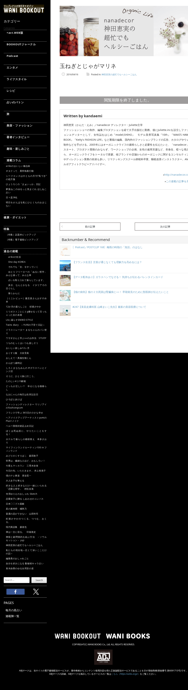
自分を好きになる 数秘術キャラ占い (25, 563)
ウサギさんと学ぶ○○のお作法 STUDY (26, 338)
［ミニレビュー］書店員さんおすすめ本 (26, 300)
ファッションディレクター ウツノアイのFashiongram (26, 406)
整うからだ (13, 293)
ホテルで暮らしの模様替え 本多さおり (26, 441)
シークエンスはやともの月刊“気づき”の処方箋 (26, 177)
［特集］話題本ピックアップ (21, 234)
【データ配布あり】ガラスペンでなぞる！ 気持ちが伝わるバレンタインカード (118, 277)
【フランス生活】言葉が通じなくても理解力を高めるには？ (107, 262)
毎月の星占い (14, 610)
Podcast (11, 56)
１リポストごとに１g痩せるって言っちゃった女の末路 (26, 313)
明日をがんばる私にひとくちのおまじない (26, 204)
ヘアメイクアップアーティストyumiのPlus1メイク (26, 419)
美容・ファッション (18, 125)
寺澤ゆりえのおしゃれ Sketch (21, 493)
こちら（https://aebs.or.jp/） (125, 673)
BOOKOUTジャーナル (20, 44)
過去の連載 (11, 251)
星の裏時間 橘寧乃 (16, 508)
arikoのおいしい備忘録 (18, 166)
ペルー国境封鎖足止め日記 (20, 425)
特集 (7, 229)
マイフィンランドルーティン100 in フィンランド (26, 449)
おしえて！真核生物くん (18, 358)
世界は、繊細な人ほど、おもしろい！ (25, 460)
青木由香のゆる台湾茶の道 (20, 568)
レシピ (9, 90)
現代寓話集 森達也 (16, 527)
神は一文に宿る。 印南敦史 (22, 532)
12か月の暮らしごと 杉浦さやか (23, 306)
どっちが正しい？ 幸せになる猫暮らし (26, 388)
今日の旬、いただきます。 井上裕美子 (26, 470)
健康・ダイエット (15, 217)
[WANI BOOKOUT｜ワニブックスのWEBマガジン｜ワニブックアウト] (24, 11)
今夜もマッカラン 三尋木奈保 (22, 465)
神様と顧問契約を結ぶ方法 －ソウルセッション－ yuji (26, 538)
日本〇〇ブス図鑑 (15, 503)
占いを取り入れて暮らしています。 (25, 280)
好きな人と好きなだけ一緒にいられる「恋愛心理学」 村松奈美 (26, 487)
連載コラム (12, 160)
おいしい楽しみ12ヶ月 (18, 348)
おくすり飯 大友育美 (17, 353)
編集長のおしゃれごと (17, 558)
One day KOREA (16, 261)
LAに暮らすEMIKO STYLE (19, 319)
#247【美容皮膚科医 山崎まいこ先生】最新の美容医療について (109, 307)
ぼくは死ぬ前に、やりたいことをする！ (26, 432)
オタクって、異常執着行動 (20, 170)
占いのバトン (14, 102)
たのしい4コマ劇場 (16, 381)
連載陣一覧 (12, 616)
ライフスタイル (15, 79)
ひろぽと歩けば (14, 399)
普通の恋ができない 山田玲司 (22, 513)
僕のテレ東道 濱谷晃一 (18, 475)
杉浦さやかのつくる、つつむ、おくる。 (26, 520)
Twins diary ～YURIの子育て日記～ (25, 324)
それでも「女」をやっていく (22, 266)
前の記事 (90, 226)
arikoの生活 (13, 256)
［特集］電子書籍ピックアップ (22, 239)
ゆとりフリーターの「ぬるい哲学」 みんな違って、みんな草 (26, 273)
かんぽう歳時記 (14, 363)
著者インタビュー (17, 137)
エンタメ (11, 67)
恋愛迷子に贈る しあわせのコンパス (25, 498)
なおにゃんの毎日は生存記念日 (22, 394)
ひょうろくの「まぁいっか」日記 (23, 184)
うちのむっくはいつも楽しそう (22, 343)
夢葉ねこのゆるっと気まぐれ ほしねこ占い (26, 191)
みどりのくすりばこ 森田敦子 (22, 455)
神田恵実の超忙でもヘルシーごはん (24, 545)
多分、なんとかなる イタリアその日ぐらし (26, 287)
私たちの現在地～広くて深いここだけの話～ (26, 552)
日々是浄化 (11, 197)
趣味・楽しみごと (17, 148)
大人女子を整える (15, 480)
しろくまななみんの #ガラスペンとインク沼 (26, 369)
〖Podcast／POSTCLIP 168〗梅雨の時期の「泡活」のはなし (108, 247)
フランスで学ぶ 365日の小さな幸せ (24, 412)
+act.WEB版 (13, 32)
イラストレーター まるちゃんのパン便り (26, 331)
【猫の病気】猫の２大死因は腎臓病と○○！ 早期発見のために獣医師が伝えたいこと (121, 292)
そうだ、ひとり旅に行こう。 (21, 376)
